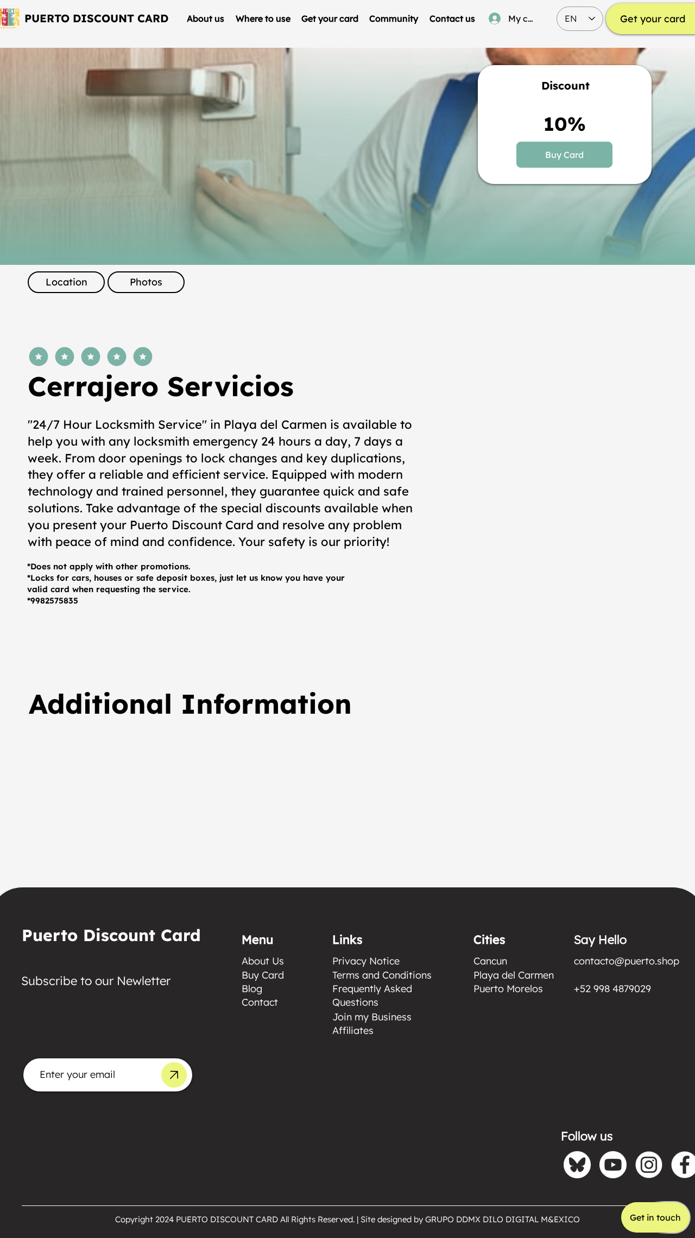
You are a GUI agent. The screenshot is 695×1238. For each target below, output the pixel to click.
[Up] (174, 1075)
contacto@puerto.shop (626, 961)
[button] (262, 18)
